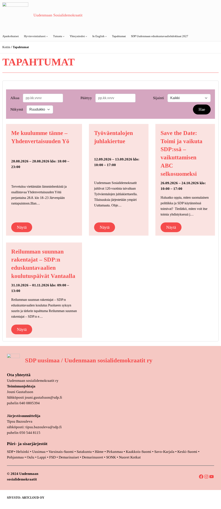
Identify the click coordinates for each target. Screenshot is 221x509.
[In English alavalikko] (106, 36)
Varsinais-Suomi (61, 452)
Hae (202, 109)
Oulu (30, 457)
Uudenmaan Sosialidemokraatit (57, 15)
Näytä (22, 227)
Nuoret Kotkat (130, 457)
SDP (10, 452)
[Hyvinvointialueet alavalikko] (47, 36)
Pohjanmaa (16, 457)
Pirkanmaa (115, 452)
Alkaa (14, 98)
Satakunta (84, 452)
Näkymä (16, 109)
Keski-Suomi (187, 452)
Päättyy (86, 98)
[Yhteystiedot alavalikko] (86, 36)
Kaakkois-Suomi (138, 452)
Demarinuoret (92, 457)
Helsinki (23, 452)
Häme (99, 452)
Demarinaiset (69, 457)
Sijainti (158, 98)
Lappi (41, 457)
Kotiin (6, 47)
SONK (111, 457)
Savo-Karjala (164, 452)
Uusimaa (39, 452)
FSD (52, 457)
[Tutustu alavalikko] (64, 36)
